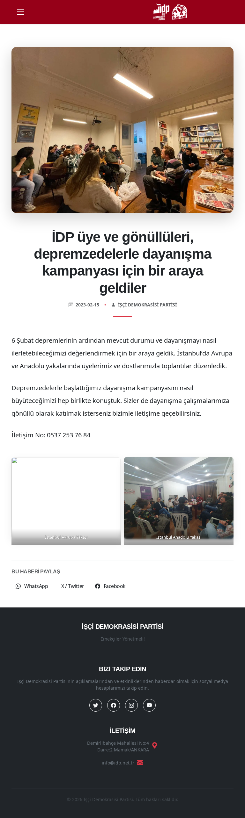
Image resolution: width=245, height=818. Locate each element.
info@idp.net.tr (118, 763)
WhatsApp (35, 586)
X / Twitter (72, 586)
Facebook (114, 586)
